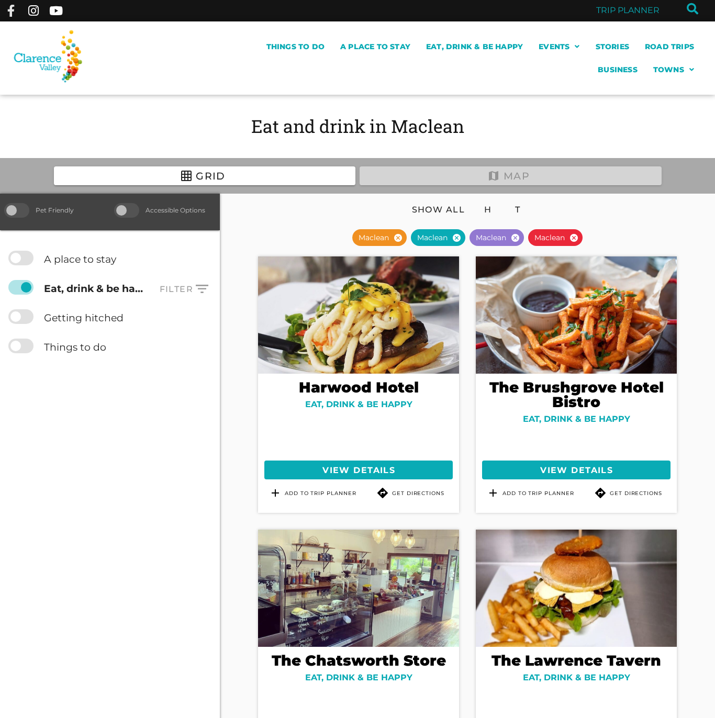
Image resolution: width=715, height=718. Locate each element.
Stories (612, 46)
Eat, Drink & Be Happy (474, 46)
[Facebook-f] (10, 10)
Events (554, 46)
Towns (668, 69)
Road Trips (669, 46)
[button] (398, 237)
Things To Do (295, 46)
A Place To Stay (375, 46)
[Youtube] (56, 10)
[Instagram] (33, 10)
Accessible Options (175, 210)
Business (618, 69)
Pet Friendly (55, 210)
